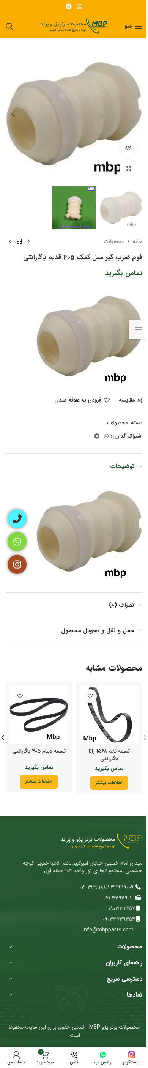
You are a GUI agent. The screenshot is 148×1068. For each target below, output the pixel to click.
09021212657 (121, 908)
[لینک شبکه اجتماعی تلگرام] (68, 7)
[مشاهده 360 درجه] (128, 147)
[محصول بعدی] (10, 241)
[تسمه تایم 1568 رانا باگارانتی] (109, 714)
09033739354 (118, 919)
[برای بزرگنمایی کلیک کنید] (128, 168)
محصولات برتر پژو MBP (114, 1027)
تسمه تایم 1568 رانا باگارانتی (109, 755)
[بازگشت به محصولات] (19, 241)
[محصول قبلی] (28, 241)
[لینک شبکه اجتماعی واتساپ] (79, 7)
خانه (137, 241)
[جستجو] (9, 26)
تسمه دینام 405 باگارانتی (39, 751)
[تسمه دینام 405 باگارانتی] (38, 714)
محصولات (114, 241)
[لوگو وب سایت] (74, 26)
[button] (134, 114)
